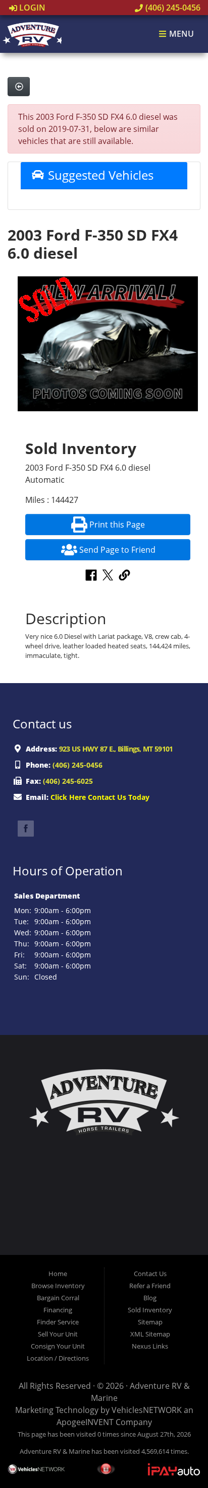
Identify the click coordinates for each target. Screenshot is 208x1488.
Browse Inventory (58, 1285)
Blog (150, 1297)
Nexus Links (150, 1346)
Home (57, 1273)
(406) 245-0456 (171, 7)
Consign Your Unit (58, 1346)
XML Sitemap (150, 1333)
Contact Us (150, 1273)
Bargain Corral (58, 1297)
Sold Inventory (150, 1309)
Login (31, 7)
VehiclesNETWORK (147, 1410)
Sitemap (150, 1321)
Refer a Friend (150, 1285)
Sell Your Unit (58, 1333)
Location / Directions (58, 1358)
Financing (57, 1309)
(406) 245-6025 (68, 781)
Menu (180, 34)
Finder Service (58, 1321)
